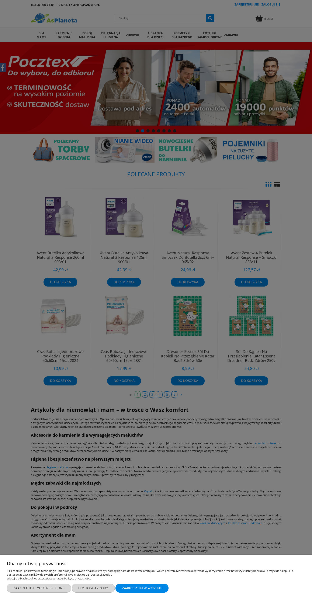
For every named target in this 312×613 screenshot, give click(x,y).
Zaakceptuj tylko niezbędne (39, 588)
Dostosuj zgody (93, 588)
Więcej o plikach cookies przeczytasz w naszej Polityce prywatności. (49, 578)
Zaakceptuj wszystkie (142, 588)
